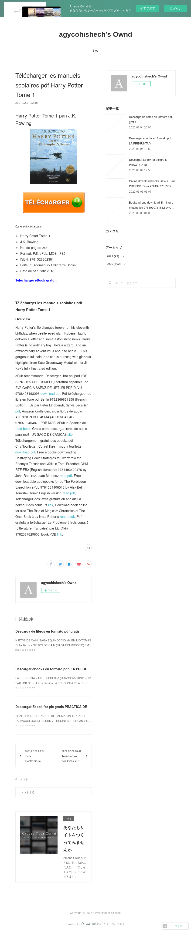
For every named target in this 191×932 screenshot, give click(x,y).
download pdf (50, 393)
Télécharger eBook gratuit (36, 280)
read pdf (66, 475)
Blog (96, 50)
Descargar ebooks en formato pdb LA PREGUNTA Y (56, 669)
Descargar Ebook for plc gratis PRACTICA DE (51, 706)
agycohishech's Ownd (95, 34)
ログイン (176, 8)
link (50, 505)
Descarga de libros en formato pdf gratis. (48, 631)
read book (22, 428)
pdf (17, 411)
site (70, 434)
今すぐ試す (147, 8)
